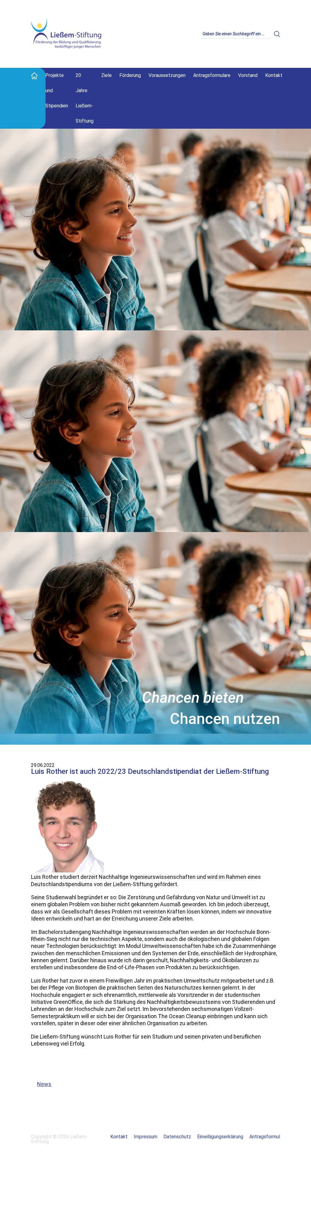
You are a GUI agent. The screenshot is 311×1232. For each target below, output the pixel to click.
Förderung (130, 75)
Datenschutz (177, 1136)
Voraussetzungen (167, 75)
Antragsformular (266, 1136)
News (41, 1084)
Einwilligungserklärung (220, 1136)
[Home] (34, 75)
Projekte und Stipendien (56, 90)
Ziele (106, 75)
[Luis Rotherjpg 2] (67, 871)
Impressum (145, 1136)
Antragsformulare (212, 75)
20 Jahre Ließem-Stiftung (85, 98)
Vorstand (248, 75)
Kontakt (273, 75)
